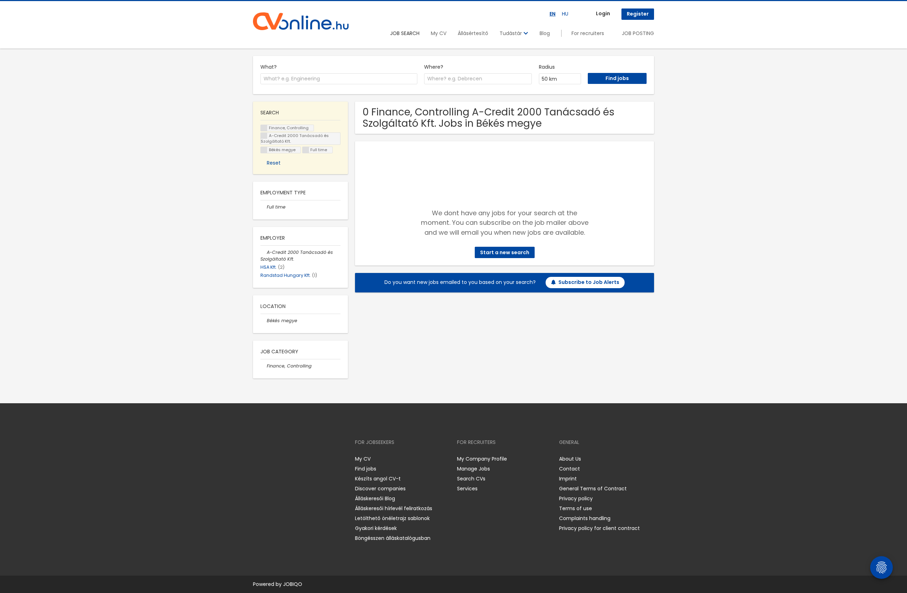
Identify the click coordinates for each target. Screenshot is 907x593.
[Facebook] (258, 459)
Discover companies (380, 488)
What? (268, 66)
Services (467, 488)
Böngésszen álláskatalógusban (392, 538)
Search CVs (471, 478)
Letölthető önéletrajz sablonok (392, 518)
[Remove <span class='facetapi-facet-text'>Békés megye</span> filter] (264, 150)
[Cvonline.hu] (301, 21)
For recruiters (587, 33)
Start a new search (504, 252)
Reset (274, 162)
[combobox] (338, 79)
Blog (545, 33)
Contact (569, 468)
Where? (433, 66)
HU (565, 13)
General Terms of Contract (593, 488)
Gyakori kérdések (376, 528)
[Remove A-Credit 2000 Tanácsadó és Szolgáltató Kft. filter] (263, 252)
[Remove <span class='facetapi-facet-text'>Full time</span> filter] (306, 150)
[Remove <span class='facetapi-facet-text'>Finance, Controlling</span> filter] (264, 128)
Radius (547, 66)
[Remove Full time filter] (263, 207)
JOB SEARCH (404, 33)
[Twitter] (292, 459)
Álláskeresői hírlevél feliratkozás (393, 508)
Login (603, 13)
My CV (438, 33)
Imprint (568, 478)
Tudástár (511, 33)
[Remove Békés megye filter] (263, 321)
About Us (570, 458)
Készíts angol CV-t (378, 478)
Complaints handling (584, 518)
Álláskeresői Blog (375, 498)
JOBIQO (292, 584)
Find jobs (365, 468)
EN (553, 13)
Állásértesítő (473, 33)
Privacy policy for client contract (599, 528)
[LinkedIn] (281, 459)
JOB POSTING (638, 33)
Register (638, 13)
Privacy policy (576, 498)
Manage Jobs (473, 468)
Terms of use (575, 508)
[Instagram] (270, 459)
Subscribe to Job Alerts (588, 282)
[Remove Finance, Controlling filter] (263, 366)
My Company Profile (482, 458)
